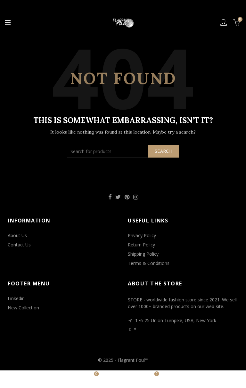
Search (163, 151)
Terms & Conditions (148, 263)
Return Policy (141, 245)
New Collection (23, 308)
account (223, 22)
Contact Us (19, 245)
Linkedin (16, 298)
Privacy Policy (142, 235)
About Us (17, 235)
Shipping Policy (143, 254)
